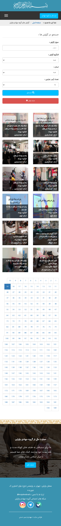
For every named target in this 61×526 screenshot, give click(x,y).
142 (48, 373)
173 (55, 396)
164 (6, 385)
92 (56, 338)
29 (56, 298)
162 (20, 385)
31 (44, 298)
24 (32, 292)
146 (20, 373)
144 (34, 373)
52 (26, 309)
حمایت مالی (30, 465)
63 (13, 315)
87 (32, 333)
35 (19, 298)
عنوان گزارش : (54, 42)
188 (6, 402)
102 (48, 344)
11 (56, 286)
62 (19, 315)
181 (55, 402)
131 (13, 362)
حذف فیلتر (31, 101)
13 (44, 286)
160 (34, 385)
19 (7, 286)
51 (32, 309)
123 (13, 356)
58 (44, 315)
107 (13, 344)
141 (55, 373)
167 (41, 391)
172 (6, 391)
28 (7, 292)
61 (26, 315)
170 (20, 391)
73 (7, 321)
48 (50, 309)
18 (13, 286)
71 (19, 321)
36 (13, 298)
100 (7, 338)
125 (55, 362)
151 (41, 379)
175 (41, 396)
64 (7, 315)
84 (50, 333)
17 (19, 286)
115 (13, 350)
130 (20, 362)
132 (6, 362)
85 (44, 333)
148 (6, 373)
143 (41, 373)
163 (13, 385)
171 (13, 391)
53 (19, 309)
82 (7, 327)
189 (55, 408)
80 (19, 327)
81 (13, 327)
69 (32, 321)
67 (44, 321)
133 (55, 367)
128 (34, 362)
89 (19, 333)
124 (6, 356)
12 (50, 286)
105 (27, 344)
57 (50, 315)
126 (48, 362)
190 (48, 408)
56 (56, 315)
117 (55, 356)
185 (27, 402)
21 (50, 292)
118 (48, 356)
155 (13, 379)
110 (48, 350)
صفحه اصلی (36, 23)
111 (41, 350)
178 (20, 396)
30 (50, 298)
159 (41, 385)
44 (19, 304)
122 (20, 356)
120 (34, 356)
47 (56, 309)
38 (56, 304)
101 (55, 344)
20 (56, 292)
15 (32, 286)
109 (55, 350)
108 (6, 344)
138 (20, 367)
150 (48, 379)
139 (13, 367)
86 (38, 333)
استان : (56, 67)
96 (32, 338)
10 (10, 281)
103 (41, 344)
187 (13, 402)
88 (26, 333)
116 (6, 350)
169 (27, 391)
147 (13, 373)
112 (34, 350)
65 (56, 321)
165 (55, 391)
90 (13, 333)
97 (26, 338)
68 (38, 321)
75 (50, 327)
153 (27, 379)
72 (13, 321)
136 (34, 367)
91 (7, 333)
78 (32, 327)
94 (44, 338)
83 (56, 333)
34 (26, 298)
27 (13, 292)
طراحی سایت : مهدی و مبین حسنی (30, 517)
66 (50, 321)
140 (6, 367)
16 (26, 286)
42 (32, 304)
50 (38, 309)
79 (26, 327)
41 (38, 304)
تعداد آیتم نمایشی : (52, 79)
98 (19, 338)
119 (41, 356)
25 (26, 292)
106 (20, 344)
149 (55, 379)
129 (27, 362)
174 (48, 396)
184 (34, 402)
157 (55, 385)
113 (27, 350)
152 (34, 379)
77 (38, 327)
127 (41, 362)
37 (7, 298)
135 (41, 367)
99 (13, 338)
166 (48, 391)
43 (26, 304)
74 (56, 327)
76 (44, 327)
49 (44, 309)
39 (50, 304)
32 (38, 298)
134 (48, 367)
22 (44, 292)
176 (34, 396)
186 (20, 402)
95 (38, 338)
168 (34, 391)
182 (48, 402)
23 (38, 292)
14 (38, 286)
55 (7, 309)
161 (27, 385)
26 (19, 292)
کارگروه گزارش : (53, 55)
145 (27, 373)
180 (6, 396)
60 (32, 315)
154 (20, 379)
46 (7, 304)
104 (34, 344)
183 (41, 402)
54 (13, 309)
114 (20, 350)
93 (50, 338)
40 (44, 304)
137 (27, 367)
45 (13, 304)
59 (38, 315)
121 (27, 356)
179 (13, 396)
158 (48, 385)
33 (32, 298)
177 (27, 396)
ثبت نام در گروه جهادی (49, 16)
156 (6, 379)
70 (26, 321)
